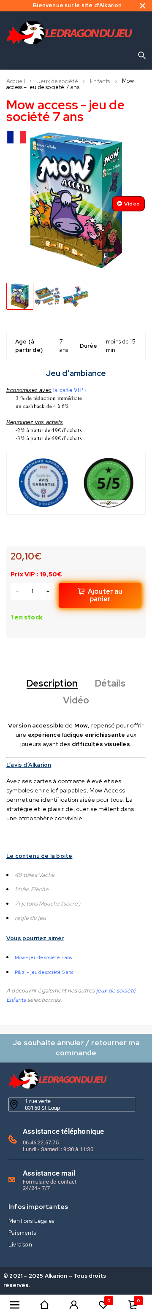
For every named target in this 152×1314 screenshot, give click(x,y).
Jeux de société (57, 81)
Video (132, 203)
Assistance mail (49, 1173)
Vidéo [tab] (76, 700)
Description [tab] (52, 683)
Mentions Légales (31, 1221)
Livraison (20, 1244)
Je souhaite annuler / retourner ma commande (76, 1047)
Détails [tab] (110, 683)
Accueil (15, 81)
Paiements (22, 1232)
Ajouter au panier (105, 595)
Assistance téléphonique (63, 1131)
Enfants (100, 81)
